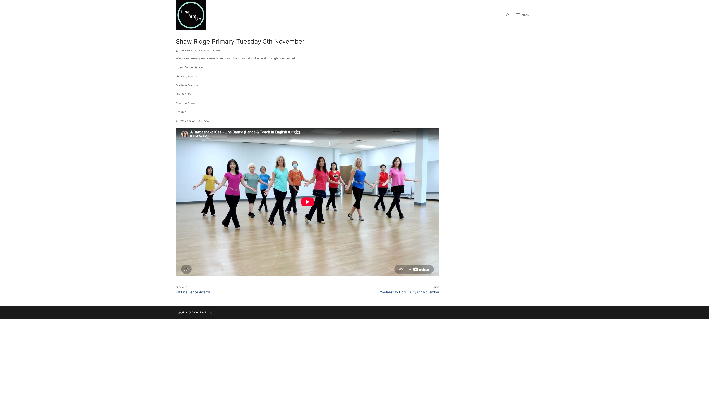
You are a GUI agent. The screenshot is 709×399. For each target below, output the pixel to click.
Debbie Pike (185, 50)
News (218, 50)
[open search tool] (507, 15)
